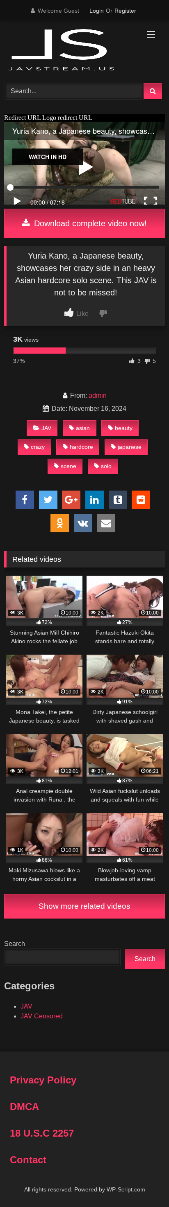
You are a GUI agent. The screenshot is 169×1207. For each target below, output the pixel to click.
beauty (123, 428)
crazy (38, 447)
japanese (130, 447)
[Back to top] (144, 1183)
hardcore (81, 447)
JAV (46, 428)
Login (96, 10)
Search (14, 943)
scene (68, 466)
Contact (28, 1159)
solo (106, 466)
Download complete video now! (89, 223)
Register (125, 10)
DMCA (24, 1106)
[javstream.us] (69, 51)
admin (98, 395)
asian (83, 428)
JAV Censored (42, 1016)
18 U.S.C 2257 (42, 1133)
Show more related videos (84, 906)
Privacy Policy (43, 1079)
